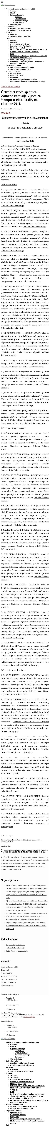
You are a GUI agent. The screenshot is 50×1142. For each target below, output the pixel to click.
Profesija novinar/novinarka (20, 46)
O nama (13, 11)
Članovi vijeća (15, 24)
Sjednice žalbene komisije (20, 36)
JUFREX (13, 40)
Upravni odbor (20, 19)
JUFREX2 (13, 42)
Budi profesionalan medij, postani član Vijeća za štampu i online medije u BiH (27, 1095)
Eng (7, 83)
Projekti (9, 38)
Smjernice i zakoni (13, 71)
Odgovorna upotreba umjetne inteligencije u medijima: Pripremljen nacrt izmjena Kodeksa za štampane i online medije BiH (26, 926)
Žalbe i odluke (11, 26)
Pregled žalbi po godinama (20, 28)
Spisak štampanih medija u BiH (22, 67)
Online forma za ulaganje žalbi (17, 951)
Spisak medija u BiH (13, 65)
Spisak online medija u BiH (20, 69)
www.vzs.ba (9, 985)
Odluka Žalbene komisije (12, 206)
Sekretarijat (19, 23)
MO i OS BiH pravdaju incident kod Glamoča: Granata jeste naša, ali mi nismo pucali (25, 770)
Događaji (13, 34)
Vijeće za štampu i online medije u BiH (20, 9)
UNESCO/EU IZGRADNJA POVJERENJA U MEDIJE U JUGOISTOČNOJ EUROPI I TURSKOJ (27, 1088)
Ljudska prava (15, 73)
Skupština (18, 17)
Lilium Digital (29, 1017)
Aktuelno (9, 32)
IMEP (12, 54)
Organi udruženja (16, 15)
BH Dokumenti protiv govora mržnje (23, 79)
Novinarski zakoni (17, 75)
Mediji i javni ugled (17, 48)
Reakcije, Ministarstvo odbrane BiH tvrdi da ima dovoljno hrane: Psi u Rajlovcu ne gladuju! (25, 749)
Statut (12, 13)
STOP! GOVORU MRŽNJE (19, 44)
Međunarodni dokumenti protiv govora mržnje (27, 81)
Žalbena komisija (21, 21)
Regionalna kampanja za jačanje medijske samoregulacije (26, 913)
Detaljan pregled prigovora (20, 30)
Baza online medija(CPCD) (20, 60)
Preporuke (14, 77)
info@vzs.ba (11, 982)
